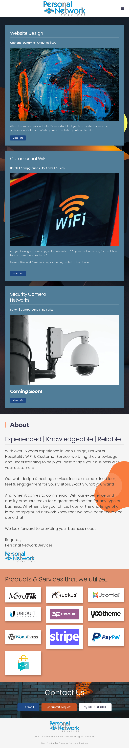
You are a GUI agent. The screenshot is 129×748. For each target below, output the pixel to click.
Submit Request (61, 707)
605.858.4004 (97, 707)
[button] (122, 8)
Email (30, 707)
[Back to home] (64, 8)
